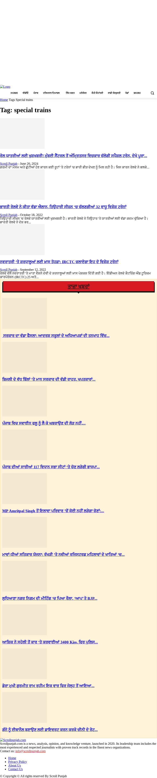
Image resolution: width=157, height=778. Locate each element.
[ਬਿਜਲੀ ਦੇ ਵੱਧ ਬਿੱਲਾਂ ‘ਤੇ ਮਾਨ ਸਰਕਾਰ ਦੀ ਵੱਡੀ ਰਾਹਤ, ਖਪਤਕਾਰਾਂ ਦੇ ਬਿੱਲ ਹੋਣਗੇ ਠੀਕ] (24, 371)
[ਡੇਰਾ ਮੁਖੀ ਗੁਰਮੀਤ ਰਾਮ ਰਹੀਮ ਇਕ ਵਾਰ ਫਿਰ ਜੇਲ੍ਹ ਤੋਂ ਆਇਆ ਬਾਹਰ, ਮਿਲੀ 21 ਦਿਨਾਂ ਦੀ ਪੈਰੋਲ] (24, 678)
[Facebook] (137, 80)
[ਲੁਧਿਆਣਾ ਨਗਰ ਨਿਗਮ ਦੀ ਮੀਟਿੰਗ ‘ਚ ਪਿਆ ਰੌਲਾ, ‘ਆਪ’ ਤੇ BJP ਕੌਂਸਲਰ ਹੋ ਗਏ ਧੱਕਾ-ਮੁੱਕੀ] (24, 590)
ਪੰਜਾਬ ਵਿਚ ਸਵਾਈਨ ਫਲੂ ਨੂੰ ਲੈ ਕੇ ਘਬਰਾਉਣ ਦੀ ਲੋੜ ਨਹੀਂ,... (44, 423)
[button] (152, 93)
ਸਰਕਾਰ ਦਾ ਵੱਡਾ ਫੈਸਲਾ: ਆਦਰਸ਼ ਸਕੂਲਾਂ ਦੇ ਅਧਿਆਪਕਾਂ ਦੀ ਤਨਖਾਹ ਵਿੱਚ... (56, 336)
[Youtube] (154, 80)
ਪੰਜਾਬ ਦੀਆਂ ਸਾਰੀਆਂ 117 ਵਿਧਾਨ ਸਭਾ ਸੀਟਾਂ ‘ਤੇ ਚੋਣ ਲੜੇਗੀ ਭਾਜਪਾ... (51, 467)
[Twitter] (149, 80)
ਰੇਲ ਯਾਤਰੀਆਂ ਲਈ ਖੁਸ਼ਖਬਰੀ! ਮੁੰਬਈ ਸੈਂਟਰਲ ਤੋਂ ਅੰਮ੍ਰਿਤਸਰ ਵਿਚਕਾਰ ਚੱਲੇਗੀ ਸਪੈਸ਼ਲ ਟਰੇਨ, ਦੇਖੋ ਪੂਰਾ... (73, 156)
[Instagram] (143, 80)
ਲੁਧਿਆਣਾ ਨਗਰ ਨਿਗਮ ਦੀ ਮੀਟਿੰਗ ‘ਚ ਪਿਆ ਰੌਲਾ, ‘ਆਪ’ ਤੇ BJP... (49, 598)
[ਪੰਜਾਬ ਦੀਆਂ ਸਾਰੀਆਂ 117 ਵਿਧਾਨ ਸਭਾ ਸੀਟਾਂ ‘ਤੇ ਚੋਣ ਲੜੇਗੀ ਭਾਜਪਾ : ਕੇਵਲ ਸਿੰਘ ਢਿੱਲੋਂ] (24, 459)
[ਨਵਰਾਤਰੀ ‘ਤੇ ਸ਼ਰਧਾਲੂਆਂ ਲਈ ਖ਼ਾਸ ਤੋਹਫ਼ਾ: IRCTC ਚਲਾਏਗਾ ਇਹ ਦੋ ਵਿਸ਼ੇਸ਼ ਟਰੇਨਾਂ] (22, 254)
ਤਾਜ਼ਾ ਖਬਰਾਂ (79, 286)
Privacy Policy (17, 761)
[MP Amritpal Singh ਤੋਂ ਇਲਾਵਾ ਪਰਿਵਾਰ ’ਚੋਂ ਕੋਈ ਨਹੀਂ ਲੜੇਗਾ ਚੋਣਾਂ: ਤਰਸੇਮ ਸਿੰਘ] (24, 503)
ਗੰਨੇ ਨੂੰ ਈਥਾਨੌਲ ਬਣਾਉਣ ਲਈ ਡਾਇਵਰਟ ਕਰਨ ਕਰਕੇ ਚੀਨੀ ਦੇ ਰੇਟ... (50, 730)
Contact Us (15, 769)
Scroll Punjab (8, 163)
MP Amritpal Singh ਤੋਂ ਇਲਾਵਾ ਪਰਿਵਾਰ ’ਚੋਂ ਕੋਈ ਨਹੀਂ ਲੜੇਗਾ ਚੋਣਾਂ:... (53, 511)
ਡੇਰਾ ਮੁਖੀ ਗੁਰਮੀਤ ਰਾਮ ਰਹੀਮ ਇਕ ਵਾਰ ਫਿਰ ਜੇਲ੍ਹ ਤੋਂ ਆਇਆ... (48, 686)
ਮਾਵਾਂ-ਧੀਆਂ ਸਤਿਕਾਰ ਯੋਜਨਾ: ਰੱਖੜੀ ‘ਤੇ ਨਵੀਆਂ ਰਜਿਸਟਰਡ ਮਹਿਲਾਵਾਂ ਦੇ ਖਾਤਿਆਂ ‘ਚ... (63, 554)
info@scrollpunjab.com (30, 751)
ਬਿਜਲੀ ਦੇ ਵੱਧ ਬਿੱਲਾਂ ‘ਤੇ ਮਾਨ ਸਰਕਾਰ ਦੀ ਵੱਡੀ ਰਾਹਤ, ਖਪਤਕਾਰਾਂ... (48, 379)
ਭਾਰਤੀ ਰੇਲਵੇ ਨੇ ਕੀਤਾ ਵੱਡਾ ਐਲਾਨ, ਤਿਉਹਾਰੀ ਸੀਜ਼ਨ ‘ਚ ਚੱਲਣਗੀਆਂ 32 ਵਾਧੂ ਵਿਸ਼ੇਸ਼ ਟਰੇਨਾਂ (63, 207)
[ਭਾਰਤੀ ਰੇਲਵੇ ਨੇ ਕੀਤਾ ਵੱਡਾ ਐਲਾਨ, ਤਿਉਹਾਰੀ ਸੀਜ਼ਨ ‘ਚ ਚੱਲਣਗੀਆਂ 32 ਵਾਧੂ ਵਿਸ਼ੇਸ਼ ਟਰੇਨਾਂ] (22, 199)
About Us (14, 765)
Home (4, 100)
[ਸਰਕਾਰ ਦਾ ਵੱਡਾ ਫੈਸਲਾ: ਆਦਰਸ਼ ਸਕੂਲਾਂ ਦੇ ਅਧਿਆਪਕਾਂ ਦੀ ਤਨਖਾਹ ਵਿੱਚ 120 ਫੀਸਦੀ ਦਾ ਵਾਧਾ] (24, 327)
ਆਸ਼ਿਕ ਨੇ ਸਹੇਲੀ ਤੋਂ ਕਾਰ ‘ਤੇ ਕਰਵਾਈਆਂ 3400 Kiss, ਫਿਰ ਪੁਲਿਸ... (50, 642)
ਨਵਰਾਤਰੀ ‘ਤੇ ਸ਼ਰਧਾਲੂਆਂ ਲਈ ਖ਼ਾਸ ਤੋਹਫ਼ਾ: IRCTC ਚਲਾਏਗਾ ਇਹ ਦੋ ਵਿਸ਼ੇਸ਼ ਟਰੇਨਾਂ (59, 262)
